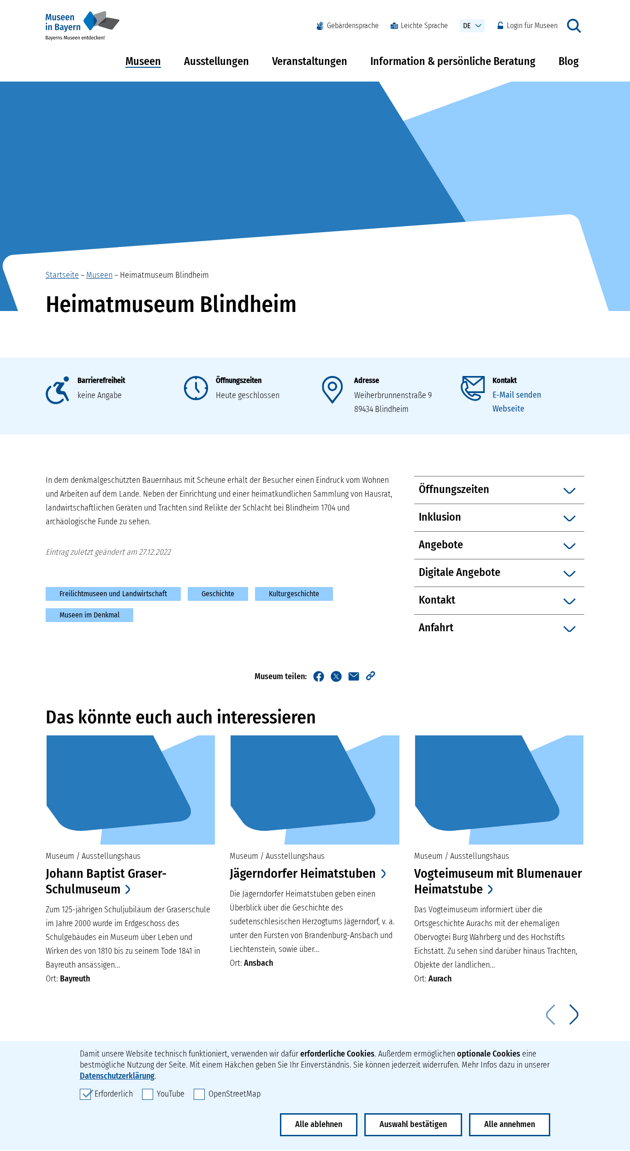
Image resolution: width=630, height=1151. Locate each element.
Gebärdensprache (353, 25)
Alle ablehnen (318, 1124)
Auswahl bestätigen (413, 1124)
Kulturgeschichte (294, 593)
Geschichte (218, 593)
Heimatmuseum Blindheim (164, 275)
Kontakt (505, 380)
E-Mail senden (517, 395)
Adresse (366, 380)
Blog (569, 61)
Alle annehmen (509, 1124)
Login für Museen (532, 25)
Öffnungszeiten (239, 380)
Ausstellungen (216, 61)
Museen (143, 61)
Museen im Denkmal (89, 615)
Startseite (62, 275)
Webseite (508, 409)
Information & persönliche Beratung (452, 61)
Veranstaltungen (309, 61)
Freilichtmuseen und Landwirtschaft (113, 593)
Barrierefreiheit (101, 380)
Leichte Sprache (424, 25)
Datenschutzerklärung (117, 1076)
